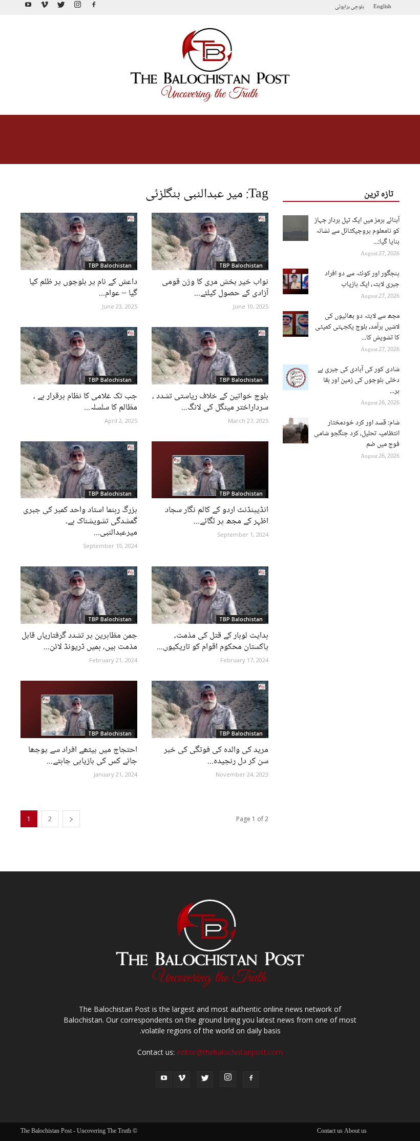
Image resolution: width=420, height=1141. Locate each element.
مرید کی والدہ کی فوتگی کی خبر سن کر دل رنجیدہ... (216, 756)
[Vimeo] (44, 7)
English (382, 7)
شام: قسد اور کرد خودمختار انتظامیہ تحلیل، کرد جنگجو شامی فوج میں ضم (357, 434)
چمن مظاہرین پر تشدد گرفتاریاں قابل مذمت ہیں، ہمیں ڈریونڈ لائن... (79, 641)
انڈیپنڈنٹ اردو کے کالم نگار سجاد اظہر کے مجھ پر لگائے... (216, 516)
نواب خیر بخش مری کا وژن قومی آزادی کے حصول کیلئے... (215, 288)
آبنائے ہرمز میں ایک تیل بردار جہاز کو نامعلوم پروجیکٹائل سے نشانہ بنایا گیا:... (357, 231)
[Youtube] (28, 7)
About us (355, 1131)
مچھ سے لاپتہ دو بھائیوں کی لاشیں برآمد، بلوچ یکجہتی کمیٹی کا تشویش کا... (357, 327)
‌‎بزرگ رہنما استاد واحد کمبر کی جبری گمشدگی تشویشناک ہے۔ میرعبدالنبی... (80, 521)
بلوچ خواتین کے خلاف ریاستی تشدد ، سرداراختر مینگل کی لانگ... (210, 402)
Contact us (330, 1131)
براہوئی (342, 7)
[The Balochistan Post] (210, 65)
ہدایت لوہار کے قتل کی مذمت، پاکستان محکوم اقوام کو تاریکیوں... (212, 641)
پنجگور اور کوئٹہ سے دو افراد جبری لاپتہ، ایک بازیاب (362, 279)
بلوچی (357, 7)
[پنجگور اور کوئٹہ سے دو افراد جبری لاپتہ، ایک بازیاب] (295, 281)
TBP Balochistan (110, 265)
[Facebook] (93, 7)
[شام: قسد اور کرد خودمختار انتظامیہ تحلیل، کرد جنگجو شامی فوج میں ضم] (295, 430)
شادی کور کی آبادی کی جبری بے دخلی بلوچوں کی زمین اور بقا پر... (359, 380)
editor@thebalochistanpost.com (230, 1052)
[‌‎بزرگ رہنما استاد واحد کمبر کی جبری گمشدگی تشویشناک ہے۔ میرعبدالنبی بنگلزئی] (78, 470)
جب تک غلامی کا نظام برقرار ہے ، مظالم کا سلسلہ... (85, 402)
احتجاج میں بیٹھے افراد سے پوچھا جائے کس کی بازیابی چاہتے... (82, 756)
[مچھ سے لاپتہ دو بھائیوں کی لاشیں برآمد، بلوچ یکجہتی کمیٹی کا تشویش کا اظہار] (295, 324)
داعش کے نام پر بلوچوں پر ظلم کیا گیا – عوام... (83, 288)
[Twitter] (61, 7)
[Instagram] (77, 7)
